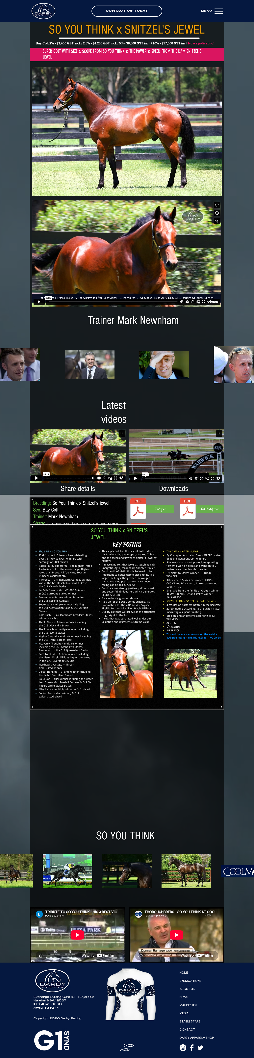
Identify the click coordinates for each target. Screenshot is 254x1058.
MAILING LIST (189, 1005)
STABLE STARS (190, 1021)
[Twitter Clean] (200, 1047)
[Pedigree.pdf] (138, 509)
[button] (127, 131)
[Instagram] (183, 1047)
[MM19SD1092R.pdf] (188, 509)
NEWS (184, 997)
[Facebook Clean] (191, 1047)
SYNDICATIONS (190, 980)
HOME (184, 972)
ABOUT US (187, 989)
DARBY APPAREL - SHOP (197, 1037)
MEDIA (184, 1013)
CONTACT (187, 1029)
